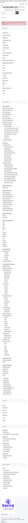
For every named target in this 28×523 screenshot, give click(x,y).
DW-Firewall (6, 380)
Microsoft (5, 412)
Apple (4, 215)
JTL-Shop (9, 522)
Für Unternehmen (7, 162)
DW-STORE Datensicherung (9, 438)
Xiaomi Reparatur (7, 341)
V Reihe (6, 291)
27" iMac (6, 259)
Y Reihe (6, 281)
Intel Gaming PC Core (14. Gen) (11, 131)
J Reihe (5, 321)
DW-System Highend (7, 139)
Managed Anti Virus (7, 455)
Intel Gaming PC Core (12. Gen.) (11, 128)
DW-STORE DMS (7, 170)
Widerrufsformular (7, 88)
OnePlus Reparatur (7, 313)
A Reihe (6, 317)
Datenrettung (7, 148)
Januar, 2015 (5, 453)
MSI (3, 238)
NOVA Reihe (7, 277)
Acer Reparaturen (7, 192)
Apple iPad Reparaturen (8, 196)
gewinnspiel (5, 80)
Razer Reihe (7, 301)
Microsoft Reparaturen (8, 208)
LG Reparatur (6, 283)
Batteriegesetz (6, 47)
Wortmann (5, 246)
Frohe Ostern (6, 432)
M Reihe (6, 323)
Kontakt (4, 42)
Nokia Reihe (7, 311)
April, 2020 (5, 430)
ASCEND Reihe (7, 272)
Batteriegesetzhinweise (8, 62)
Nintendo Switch (6, 367)
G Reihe (6, 285)
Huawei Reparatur (7, 270)
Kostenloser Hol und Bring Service (11, 434)
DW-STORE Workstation (8, 120)
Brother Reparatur (7, 360)
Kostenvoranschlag (20, 9)
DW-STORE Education (7, 110)
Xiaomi (4, 420)
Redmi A (6, 351)
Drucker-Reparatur (8, 150)
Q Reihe (6, 289)
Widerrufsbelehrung (7, 72)
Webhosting (5, 187)
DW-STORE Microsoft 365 (10, 176)
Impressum (5, 37)
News (4, 57)
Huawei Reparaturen (7, 204)
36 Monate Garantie (7, 447)
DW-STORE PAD (6, 116)
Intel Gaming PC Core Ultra (10, 133)
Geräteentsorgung (7, 385)
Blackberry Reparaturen (8, 200)
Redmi (5, 349)
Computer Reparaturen (8, 387)
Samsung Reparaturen (8, 210)
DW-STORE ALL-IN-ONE (8, 108)
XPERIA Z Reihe (7, 337)
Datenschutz (5, 32)
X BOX (4, 375)
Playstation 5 (5, 373)
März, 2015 (5, 436)
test (3, 65)
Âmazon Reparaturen (7, 194)
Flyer (4, 50)
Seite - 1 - (5, 83)
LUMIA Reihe (7, 309)
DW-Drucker (6, 378)
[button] (21, 4)
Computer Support (8, 164)
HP (3, 230)
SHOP (4, 67)
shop (4, 93)
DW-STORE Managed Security (11, 174)
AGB (3, 70)
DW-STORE (5, 407)
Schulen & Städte (7, 389)
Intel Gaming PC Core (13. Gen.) (11, 130)
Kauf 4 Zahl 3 (6, 440)
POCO (5, 347)
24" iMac (6, 257)
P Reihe (6, 279)
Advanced (6, 137)
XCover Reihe (7, 327)
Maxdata (5, 234)
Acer (4, 222)
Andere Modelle (7, 331)
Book (5, 319)
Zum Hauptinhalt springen (6, 0)
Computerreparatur (8, 146)
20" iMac (6, 253)
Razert (4, 240)
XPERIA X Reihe (7, 335)
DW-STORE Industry (7, 114)
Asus (4, 224)
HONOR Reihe (7, 274)
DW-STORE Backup (8, 166)
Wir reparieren (6, 451)
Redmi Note (7, 355)
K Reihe (6, 287)
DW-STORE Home (6, 112)
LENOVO (4, 232)
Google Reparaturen (7, 202)
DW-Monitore (6, 382)
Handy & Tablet (7, 154)
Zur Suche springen (17, 0)
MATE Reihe (7, 275)
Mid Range (6, 135)
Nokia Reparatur (6, 307)
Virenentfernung (8, 158)
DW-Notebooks (6, 384)
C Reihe (6, 297)
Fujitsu (4, 228)
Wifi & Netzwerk (7, 160)
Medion (4, 236)
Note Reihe (6, 329)
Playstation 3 (5, 369)
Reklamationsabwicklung (8, 60)
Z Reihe (6, 305)
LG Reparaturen (6, 206)
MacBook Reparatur (7, 261)
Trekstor (4, 244)
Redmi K (6, 353)
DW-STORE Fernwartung (9, 152)
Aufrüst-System (6, 449)
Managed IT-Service (8, 182)
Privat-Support (7, 156)
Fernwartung (9, 9)
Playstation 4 (5, 371)
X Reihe (6, 293)
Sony (4, 417)
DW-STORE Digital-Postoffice (10, 168)
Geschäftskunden (7, 391)
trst (3, 85)
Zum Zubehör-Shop (8, 6)
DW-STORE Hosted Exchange (10, 172)
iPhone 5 (5, 457)
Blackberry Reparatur (7, 268)
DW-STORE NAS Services (9, 178)
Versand (18, 518)
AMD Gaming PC (8, 126)
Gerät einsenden (21, 6)
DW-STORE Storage (7, 118)
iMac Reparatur (6, 251)
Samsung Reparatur (7, 315)
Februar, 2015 (6, 443)
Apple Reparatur (6, 266)
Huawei (4, 410)
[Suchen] (17, 12)
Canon (4, 362)
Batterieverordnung (7, 52)
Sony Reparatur (6, 333)
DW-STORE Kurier (7, 393)
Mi (4, 345)
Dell (3, 226)
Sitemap (4, 75)
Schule (4, 90)
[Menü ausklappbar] (1, 5)
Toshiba (4, 242)
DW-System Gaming (7, 124)
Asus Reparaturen (7, 198)
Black (5, 343)
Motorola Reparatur (7, 295)
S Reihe (6, 325)
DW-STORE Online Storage (10, 180)
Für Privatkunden (6, 144)
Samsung (5, 217)
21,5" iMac (6, 255)
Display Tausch (6, 445)
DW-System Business (7, 122)
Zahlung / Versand (7, 40)
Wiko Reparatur (6, 339)
